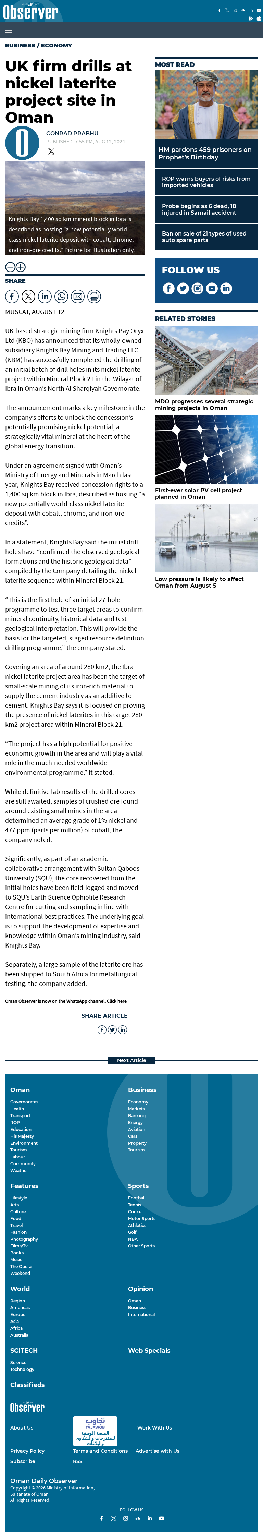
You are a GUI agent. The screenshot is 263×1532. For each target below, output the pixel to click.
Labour (17, 1156)
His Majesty (22, 1136)
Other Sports (141, 1245)
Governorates (24, 1102)
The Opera (21, 1266)
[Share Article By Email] (78, 294)
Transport (20, 1115)
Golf (132, 1232)
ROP (15, 1122)
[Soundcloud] (243, 11)
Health (17, 1108)
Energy (135, 1122)
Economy (138, 1102)
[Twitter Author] (51, 152)
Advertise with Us (157, 1451)
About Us (21, 1428)
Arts (14, 1204)
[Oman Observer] (29, 11)
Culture (18, 1211)
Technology (22, 1369)
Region (17, 1300)
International (141, 1314)
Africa (16, 1328)
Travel (16, 1225)
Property (137, 1143)
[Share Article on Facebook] (12, 294)
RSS (78, 1461)
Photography (24, 1239)
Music (16, 1259)
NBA (133, 1239)
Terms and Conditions (100, 1451)
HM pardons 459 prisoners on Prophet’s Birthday (205, 153)
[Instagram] (235, 11)
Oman (134, 1300)
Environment (24, 1143)
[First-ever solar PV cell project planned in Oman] (206, 449)
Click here (117, 1001)
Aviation (136, 1129)
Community (23, 1163)
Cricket (135, 1211)
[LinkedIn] (251, 11)
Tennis (134, 1204)
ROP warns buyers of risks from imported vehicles (206, 182)
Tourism (18, 1150)
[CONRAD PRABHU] (22, 143)
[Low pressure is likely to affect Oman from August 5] (206, 538)
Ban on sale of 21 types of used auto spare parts (204, 236)
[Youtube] (258, 11)
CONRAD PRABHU (72, 133)
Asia (14, 1321)
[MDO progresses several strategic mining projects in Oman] (206, 360)
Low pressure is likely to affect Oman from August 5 (199, 582)
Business (20, 45)
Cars (132, 1136)
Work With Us (154, 1428)
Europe (17, 1314)
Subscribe (22, 1461)
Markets (136, 1108)
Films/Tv (19, 1245)
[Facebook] (219, 11)
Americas (20, 1307)
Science (18, 1362)
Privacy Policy (27, 1451)
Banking (137, 1115)
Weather (19, 1170)
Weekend (20, 1273)
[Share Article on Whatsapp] (61, 294)
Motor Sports (141, 1218)
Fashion (18, 1232)
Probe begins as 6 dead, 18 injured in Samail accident (199, 209)
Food (15, 1218)
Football (136, 1198)
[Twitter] (227, 11)
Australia (19, 1335)
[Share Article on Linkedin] (45, 294)
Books (17, 1252)
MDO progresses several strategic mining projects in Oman (204, 404)
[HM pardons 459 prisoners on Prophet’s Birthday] (206, 104)
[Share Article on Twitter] (28, 294)
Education (21, 1129)
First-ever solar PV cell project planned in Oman (198, 493)
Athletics (137, 1225)
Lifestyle (18, 1198)
